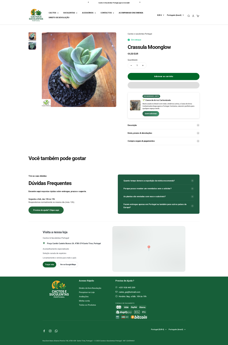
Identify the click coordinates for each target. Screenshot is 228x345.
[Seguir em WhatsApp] (56, 331)
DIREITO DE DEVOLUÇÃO (59, 17)
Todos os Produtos (87, 305)
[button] (164, 85)
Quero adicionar (151, 114)
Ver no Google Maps (68, 264)
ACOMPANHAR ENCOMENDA (131, 13)
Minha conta (84, 301)
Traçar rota (49, 264)
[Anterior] (88, 2)
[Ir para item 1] (32, 36)
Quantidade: (133, 60)
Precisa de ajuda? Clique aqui (46, 210)
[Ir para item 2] (32, 46)
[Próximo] (140, 2)
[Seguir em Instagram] (50, 331)
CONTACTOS (106, 13)
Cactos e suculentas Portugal (140, 34)
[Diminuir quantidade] (131, 65)
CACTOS (52, 13)
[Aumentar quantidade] (142, 65)
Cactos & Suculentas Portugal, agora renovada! (114, 3)
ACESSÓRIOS (87, 13)
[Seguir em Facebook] (44, 331)
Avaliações (83, 296)
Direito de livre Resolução (90, 288)
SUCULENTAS (69, 13)
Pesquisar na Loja (87, 292)
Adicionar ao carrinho (163, 76)
